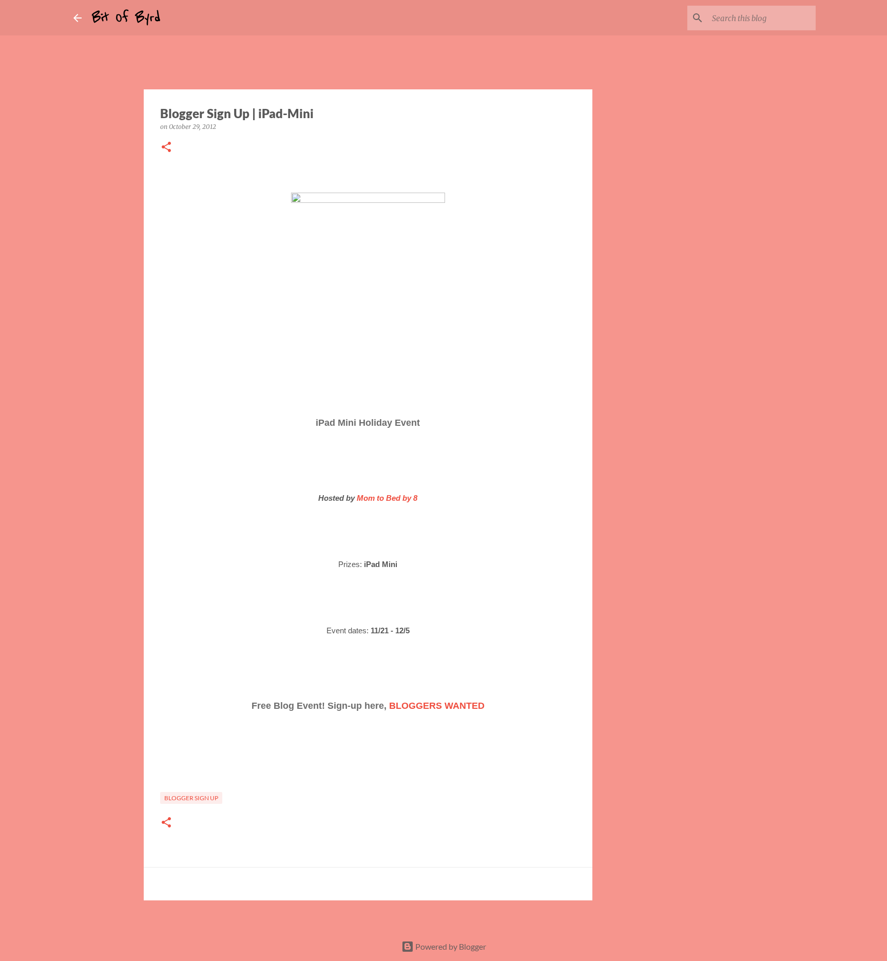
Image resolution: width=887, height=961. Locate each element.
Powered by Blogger (450, 946)
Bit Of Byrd (126, 17)
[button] (166, 148)
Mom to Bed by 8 (387, 498)
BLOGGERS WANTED (437, 706)
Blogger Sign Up (191, 798)
